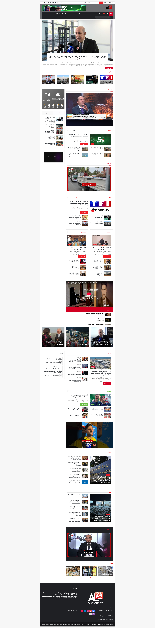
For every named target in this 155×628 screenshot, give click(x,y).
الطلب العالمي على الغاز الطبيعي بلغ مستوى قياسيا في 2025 (98, 273)
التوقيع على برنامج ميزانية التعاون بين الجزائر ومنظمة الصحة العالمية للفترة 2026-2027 (75, 520)
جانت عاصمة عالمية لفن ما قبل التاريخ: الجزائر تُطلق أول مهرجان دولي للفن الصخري (74, 458)
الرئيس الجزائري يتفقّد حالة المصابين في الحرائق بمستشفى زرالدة (50, 137)
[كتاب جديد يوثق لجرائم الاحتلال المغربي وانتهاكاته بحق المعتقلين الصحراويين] (85, 470)
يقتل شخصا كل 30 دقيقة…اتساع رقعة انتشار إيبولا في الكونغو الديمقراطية (75, 502)
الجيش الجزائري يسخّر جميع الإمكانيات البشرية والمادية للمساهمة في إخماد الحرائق (75, 155)
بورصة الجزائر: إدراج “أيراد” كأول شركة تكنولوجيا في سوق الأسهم (105, 573)
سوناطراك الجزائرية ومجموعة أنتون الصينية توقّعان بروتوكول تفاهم (101, 248)
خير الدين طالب (80, 54)
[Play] (89, 179)
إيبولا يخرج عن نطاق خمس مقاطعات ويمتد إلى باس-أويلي (74, 507)
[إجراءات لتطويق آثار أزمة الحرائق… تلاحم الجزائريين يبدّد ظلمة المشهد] (59, 143)
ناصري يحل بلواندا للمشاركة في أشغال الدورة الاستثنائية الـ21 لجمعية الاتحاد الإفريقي (49, 131)
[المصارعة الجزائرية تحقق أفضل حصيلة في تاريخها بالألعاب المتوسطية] (107, 409)
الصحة (74, 13)
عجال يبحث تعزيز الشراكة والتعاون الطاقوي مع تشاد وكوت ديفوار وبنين (75, 380)
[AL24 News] (109, 8)
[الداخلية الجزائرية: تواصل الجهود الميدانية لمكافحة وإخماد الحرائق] (85, 149)
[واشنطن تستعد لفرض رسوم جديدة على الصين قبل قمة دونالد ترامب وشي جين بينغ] (85, 359)
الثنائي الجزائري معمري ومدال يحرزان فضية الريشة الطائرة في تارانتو (78, 396)
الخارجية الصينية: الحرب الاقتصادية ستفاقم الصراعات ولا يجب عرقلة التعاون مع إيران (74, 367)
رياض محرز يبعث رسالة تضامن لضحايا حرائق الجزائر (97, 414)
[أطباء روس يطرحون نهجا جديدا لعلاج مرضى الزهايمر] (85, 496)
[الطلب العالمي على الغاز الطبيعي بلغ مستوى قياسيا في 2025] (107, 273)
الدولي (95, 13)
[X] (45, 3)
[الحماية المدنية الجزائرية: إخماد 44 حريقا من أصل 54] (107, 149)
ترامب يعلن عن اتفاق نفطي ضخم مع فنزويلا (98, 260)
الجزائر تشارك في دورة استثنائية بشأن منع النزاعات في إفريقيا (48, 82)
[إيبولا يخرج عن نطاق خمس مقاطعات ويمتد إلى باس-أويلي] (85, 508)
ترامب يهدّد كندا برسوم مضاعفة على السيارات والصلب (74, 373)
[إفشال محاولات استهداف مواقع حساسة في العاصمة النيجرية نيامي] (77, 79)
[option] (106, 79)
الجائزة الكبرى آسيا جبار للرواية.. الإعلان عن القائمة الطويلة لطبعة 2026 (74, 464)
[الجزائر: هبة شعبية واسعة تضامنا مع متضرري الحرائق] (59, 126)
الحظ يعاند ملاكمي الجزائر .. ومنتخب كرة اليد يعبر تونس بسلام (75, 415)
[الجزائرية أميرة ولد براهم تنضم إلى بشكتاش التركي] (85, 409)
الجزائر (100, 13)
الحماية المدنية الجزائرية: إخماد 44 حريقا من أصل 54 (97, 148)
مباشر (105, 13)
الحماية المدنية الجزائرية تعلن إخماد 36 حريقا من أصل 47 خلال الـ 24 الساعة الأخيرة (97, 155)
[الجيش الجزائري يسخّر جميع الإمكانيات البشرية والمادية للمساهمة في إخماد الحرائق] (85, 155)
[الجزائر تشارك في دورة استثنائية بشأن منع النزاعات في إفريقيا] (48, 79)
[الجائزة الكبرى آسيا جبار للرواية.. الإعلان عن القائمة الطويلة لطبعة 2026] (85, 464)
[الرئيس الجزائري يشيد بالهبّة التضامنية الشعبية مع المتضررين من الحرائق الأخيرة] (77, 40)
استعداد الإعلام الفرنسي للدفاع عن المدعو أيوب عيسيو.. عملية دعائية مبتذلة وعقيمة (106, 82)
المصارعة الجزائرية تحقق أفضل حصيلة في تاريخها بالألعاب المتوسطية (97, 409)
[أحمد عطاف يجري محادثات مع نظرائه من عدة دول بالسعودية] (83, 267)
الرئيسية (78, 624)
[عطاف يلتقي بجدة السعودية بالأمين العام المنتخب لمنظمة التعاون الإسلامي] (83, 273)
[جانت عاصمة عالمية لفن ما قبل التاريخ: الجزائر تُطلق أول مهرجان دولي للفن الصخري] (85, 458)
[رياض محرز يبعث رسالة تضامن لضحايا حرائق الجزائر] (107, 415)
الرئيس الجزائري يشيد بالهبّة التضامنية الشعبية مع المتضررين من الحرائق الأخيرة (77, 58)
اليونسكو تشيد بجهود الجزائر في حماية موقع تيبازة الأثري (75, 481)
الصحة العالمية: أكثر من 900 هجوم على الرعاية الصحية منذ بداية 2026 (74, 514)
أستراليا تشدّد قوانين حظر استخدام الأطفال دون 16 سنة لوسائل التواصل (72, 573)
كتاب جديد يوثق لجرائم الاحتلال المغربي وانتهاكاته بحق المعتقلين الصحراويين (74, 470)
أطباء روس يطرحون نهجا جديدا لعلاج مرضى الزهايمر (74, 495)
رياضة (73, 391)
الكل (76, 130)
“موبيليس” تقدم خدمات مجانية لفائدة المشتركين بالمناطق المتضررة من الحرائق (78, 136)
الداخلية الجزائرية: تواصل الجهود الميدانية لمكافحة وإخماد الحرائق (74, 149)
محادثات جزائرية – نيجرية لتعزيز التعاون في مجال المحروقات (78, 248)
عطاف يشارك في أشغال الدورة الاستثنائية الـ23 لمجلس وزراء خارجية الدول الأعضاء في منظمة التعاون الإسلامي (80, 2)
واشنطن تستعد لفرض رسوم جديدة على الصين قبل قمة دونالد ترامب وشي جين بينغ (75, 360)
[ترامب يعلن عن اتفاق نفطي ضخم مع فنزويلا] (107, 261)
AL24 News (94, 624)
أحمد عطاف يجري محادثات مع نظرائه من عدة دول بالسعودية (73, 267)
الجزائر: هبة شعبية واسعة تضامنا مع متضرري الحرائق (50, 125)
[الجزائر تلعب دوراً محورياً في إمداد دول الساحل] (83, 261)
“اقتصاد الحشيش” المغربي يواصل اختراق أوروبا (93, 82)
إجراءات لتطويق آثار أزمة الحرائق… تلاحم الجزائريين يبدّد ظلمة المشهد (50, 143)
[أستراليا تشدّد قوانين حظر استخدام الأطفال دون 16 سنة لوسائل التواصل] (73, 571)
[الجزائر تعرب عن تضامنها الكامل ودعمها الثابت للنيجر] (63, 79)
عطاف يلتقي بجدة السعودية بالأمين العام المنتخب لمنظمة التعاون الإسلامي (73, 274)
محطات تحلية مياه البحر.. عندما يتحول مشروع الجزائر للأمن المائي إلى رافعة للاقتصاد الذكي (101, 373)
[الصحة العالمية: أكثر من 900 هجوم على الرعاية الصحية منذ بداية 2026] (85, 514)
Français (64, 13)
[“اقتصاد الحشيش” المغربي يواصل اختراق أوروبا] (92, 79)
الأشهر (47, 113)
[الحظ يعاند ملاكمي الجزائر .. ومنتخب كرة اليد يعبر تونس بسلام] (85, 415)
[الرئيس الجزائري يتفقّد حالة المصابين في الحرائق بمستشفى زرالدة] (59, 137)
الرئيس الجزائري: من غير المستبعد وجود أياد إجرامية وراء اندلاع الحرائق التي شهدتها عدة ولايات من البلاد (50, 119)
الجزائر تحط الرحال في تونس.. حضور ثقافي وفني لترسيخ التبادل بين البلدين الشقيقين (75, 476)
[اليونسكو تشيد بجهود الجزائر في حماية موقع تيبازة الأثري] (85, 482)
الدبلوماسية (89, 13)
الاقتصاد (83, 13)
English (58, 13)
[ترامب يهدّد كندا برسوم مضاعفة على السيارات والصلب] (85, 373)
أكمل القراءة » (108, 68)
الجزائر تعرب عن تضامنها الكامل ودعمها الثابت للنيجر (63, 82)
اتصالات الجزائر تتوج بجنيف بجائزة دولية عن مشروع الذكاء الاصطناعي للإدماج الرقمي (89, 573)
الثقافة (79, 13)
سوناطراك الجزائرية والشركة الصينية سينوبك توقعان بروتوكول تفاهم (98, 267)
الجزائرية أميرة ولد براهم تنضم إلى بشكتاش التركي (74, 408)
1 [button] (90, 577)
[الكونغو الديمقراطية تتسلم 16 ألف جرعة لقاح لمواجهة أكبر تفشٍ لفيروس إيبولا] (100, 508)
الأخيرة (59, 113)
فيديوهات (69, 13)
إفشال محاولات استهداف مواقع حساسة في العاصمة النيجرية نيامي (78, 82)
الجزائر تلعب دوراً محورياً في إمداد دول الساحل (74, 260)
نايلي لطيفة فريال (107, 369)
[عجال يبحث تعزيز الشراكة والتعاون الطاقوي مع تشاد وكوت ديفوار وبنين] (85, 379)
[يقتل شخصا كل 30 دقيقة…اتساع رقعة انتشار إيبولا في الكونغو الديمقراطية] (85, 502)
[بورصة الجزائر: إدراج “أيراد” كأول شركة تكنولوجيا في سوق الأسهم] (105, 571)
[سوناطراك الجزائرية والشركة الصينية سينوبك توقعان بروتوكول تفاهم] (107, 267)
